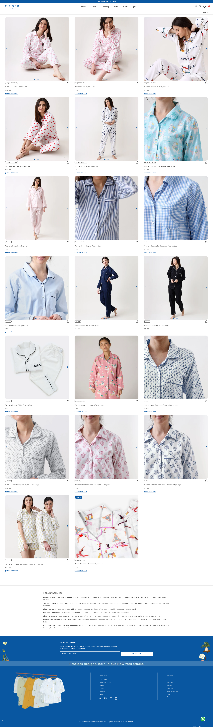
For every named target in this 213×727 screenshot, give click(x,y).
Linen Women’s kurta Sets (150, 616)
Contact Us (171, 697)
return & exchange (173, 691)
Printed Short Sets (100, 603)
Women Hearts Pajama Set (16, 87)
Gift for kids (96, 625)
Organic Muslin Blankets (84, 603)
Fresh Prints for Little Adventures (106, 1)
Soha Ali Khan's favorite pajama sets (129, 619)
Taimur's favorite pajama (73, 619)
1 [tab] (34, 79)
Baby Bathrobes (137, 597)
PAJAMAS (84, 8)
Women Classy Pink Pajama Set (17, 246)
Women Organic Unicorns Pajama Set (89, 405)
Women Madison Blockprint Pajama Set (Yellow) (24, 564)
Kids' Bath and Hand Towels (126, 609)
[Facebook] (101, 698)
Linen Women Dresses (92, 616)
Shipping (170, 682)
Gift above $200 (131, 625)
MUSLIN (125, 8)
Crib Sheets (125, 597)
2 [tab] (105, 79)
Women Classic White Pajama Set (18, 405)
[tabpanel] (37, 49)
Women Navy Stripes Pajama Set (88, 246)
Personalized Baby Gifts (62, 628)
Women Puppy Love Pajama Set (156, 87)
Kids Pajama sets (64, 609)
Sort (204, 12)
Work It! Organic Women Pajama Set (89, 564)
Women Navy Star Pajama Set (86, 166)
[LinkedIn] (117, 698)
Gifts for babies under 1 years (67, 625)
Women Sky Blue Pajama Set (16, 326)
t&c (168, 679)
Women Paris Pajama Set (85, 87)
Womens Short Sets (109, 616)
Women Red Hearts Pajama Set (17, 166)
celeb (102, 688)
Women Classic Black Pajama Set (157, 326)
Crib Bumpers (89, 612)
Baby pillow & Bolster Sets (104, 612)
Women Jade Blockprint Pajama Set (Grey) (22, 485)
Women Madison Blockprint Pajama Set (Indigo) (162, 485)
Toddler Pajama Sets (66, 603)
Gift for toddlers (85, 625)
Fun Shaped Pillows (122, 612)
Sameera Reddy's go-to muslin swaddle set (99, 619)
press (102, 685)
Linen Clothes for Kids (107, 609)
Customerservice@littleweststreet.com (94, 721)
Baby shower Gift (145, 625)
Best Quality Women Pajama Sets (71, 616)
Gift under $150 (119, 625)
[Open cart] (209, 6)
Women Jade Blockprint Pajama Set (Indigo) (161, 405)
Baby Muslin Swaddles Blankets (108, 597)
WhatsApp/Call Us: (122, 721)
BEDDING (106, 8)
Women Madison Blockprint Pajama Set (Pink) (92, 485)
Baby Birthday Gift (159, 625)
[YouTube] (112, 698)
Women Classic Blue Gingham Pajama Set (160, 246)
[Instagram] (106, 698)
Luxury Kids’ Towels (151, 603)
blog (101, 694)
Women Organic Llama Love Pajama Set (160, 166)
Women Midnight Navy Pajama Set (88, 326)
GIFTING (135, 8)
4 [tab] (38, 79)
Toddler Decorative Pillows (133, 603)
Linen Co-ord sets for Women (128, 616)
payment (170, 688)
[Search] (200, 6)
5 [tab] (108, 477)
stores (102, 691)
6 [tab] (109, 477)
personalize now (11, 93)
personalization (105, 682)
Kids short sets (76, 609)
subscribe (137, 654)
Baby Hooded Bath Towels (86, 597)
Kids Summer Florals (91, 609)
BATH (116, 8)
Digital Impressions (197, 726)
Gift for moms (107, 625)
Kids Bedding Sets (67, 612)
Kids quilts (78, 612)
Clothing (95, 8)
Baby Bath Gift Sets (116, 603)
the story (103, 679)
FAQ (168, 694)
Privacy (169, 685)
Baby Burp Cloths (150, 597)
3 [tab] (37, 79)
